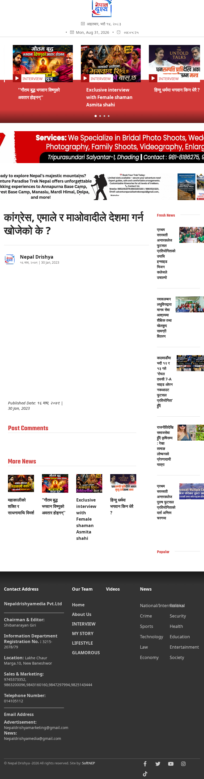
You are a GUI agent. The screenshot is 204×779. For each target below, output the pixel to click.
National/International (154, 605)
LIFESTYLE (82, 643)
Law (144, 647)
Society (177, 657)
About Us (81, 614)
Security (178, 616)
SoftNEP (88, 763)
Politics (177, 605)
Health (176, 626)
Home (78, 605)
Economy (149, 657)
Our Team (82, 589)
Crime (146, 616)
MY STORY (83, 633)
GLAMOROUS (85, 653)
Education (180, 637)
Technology (151, 637)
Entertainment (184, 647)
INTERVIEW (83, 624)
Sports (146, 626)
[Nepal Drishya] (102, 15)
